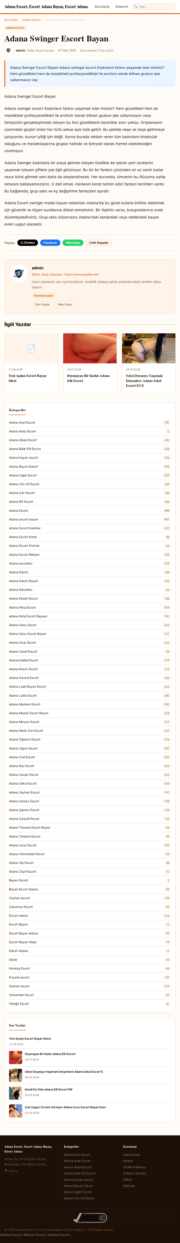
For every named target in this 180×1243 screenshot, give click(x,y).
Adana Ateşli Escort (89, 440)
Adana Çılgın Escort (89, 475)
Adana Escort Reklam (89, 554)
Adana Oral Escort (89, 757)
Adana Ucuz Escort (89, 845)
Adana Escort (32, 19)
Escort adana (89, 915)
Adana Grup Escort (89, 642)
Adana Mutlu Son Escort (89, 730)
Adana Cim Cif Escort (89, 484)
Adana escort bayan (89, 519)
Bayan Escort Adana (89, 889)
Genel (89, 959)
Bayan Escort (89, 880)
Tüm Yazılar (42, 304)
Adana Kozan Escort (89, 669)
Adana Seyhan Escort (89, 792)
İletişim (128, 1161)
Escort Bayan (89, 924)
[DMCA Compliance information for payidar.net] (90, 1218)
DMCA (127, 1179)
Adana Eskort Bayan (89, 581)
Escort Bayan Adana (89, 933)
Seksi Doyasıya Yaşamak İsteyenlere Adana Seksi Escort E (64, 1071)
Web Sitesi (65, 304)
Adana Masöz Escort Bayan (89, 713)
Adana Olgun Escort (89, 748)
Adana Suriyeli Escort (89, 818)
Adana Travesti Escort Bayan (89, 827)
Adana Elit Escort (89, 501)
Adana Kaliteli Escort (89, 660)
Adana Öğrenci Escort (89, 739)
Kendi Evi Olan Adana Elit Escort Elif (48, 1089)
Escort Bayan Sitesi (89, 942)
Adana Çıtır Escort (89, 493)
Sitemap (129, 1186)
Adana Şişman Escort (89, 810)
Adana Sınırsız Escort (89, 801)
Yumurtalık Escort (89, 995)
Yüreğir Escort (89, 1003)
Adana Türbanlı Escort (89, 836)
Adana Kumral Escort (89, 678)
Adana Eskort (89, 572)
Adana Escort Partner (89, 545)
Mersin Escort (35, 1234)
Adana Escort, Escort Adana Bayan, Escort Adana (46, 6)
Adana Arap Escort (89, 431)
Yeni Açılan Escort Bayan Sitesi (27, 378)
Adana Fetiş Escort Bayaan (89, 616)
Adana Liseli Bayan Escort (89, 686)
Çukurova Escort (89, 907)
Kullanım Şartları (134, 1173)
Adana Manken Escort (89, 704)
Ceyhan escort (89, 898)
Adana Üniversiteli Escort (89, 854)
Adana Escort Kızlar (89, 537)
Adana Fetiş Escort (89, 607)
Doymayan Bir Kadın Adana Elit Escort (88, 378)
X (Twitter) (27, 242)
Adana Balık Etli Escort (89, 449)
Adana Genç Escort (89, 625)
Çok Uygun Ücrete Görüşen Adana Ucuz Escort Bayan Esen (65, 1107)
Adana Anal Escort (89, 422)
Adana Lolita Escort (89, 695)
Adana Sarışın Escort (89, 774)
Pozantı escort (89, 977)
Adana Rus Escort (89, 766)
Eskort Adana (89, 951)
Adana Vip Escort (89, 863)
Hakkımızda (131, 1154)
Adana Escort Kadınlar (89, 528)
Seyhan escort (89, 986)
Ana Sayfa (102, 6)
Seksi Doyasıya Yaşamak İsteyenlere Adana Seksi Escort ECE (144, 380)
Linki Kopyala (98, 242)
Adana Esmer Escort (89, 598)
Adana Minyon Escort (89, 722)
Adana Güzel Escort (89, 651)
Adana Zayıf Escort (89, 871)
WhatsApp (73, 242)
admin (37, 268)
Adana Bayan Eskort (89, 466)
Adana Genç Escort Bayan (89, 634)
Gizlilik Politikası (134, 1167)
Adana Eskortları (89, 589)
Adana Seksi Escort (89, 783)
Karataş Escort (89, 968)
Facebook (50, 242)
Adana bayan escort (89, 457)
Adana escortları (89, 563)
